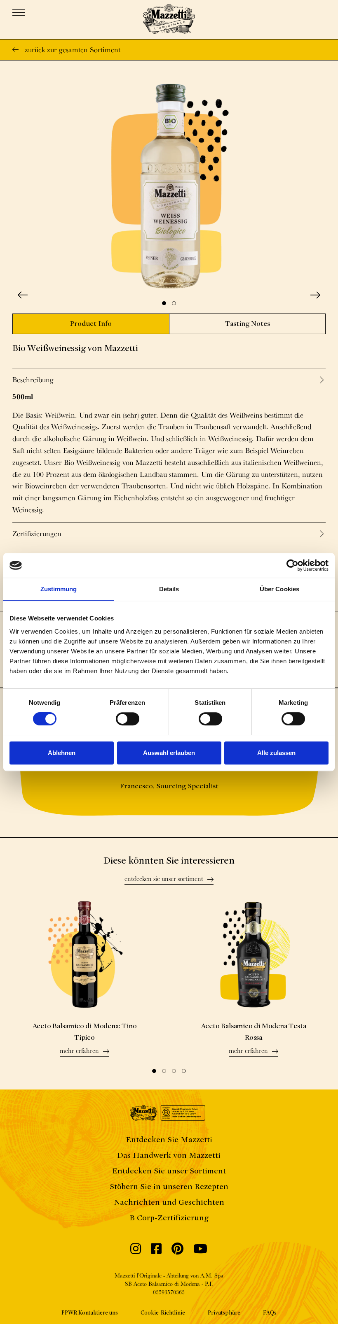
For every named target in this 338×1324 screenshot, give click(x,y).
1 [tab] (164, 303)
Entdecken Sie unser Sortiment (163, 879)
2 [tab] (174, 303)
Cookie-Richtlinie (163, 1312)
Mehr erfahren (79, 1051)
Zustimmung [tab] (58, 588)
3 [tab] (174, 1071)
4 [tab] (184, 1071)
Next (315, 295)
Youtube (200, 1251)
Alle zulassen (276, 752)
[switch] (127, 718)
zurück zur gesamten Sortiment (72, 49)
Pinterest (177, 1251)
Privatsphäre (224, 1312)
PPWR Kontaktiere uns (89, 1312)
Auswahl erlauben (169, 752)
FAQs (270, 1312)
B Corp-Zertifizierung (169, 1217)
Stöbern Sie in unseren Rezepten (169, 1186)
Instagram (135, 1251)
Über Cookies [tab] (279, 588)
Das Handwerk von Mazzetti (169, 1155)
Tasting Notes (247, 323)
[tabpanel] (169, 186)
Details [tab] (169, 588)
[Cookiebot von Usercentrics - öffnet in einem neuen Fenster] (292, 565)
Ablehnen (61, 752)
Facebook (156, 1251)
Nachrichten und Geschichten (169, 1202)
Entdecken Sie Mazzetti (169, 1139)
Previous (22, 295)
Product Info (91, 323)
